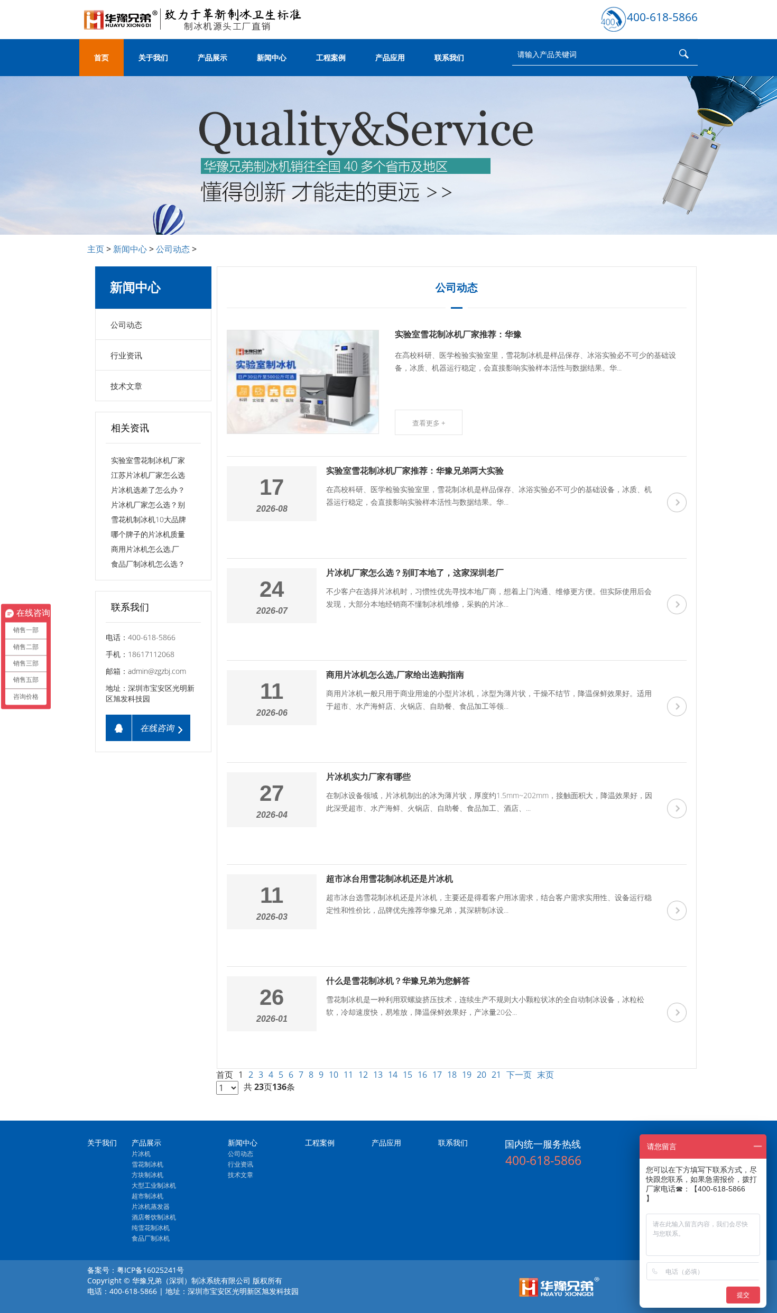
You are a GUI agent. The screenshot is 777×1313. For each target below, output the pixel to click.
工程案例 (331, 57)
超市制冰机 (147, 1195)
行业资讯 (126, 355)
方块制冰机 (147, 1174)
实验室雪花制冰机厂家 (148, 460)
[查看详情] (677, 502)
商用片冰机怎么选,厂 (145, 549)
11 (348, 1074)
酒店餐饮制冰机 (154, 1217)
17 (437, 1074)
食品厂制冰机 (151, 1238)
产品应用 (390, 57)
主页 (95, 249)
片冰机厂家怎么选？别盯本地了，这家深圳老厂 (415, 573)
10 (333, 1074)
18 (452, 1074)
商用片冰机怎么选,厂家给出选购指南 (395, 675)
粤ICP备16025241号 (150, 1270)
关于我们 (153, 57)
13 (378, 1074)
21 (496, 1074)
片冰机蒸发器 (151, 1206)
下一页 (519, 1074)
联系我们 (449, 57)
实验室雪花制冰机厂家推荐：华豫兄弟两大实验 (415, 471)
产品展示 (212, 57)
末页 (545, 1074)
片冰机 (141, 1153)
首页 (101, 57)
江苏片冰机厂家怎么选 (148, 475)
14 (392, 1074)
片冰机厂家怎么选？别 (148, 505)
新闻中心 (271, 57)
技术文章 (126, 386)
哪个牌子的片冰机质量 (148, 534)
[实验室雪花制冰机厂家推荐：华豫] (303, 382)
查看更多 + (428, 423)
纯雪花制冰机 (151, 1227)
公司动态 (173, 249)
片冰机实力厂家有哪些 (368, 777)
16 (422, 1074)
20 (481, 1074)
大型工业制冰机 (154, 1185)
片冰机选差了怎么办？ (148, 490)
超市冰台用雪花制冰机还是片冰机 (389, 879)
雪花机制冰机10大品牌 (148, 519)
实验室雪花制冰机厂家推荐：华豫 (458, 334)
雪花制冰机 (147, 1164)
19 (466, 1074)
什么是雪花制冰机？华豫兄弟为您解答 (398, 981)
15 (407, 1074)
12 (363, 1074)
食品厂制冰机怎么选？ (148, 564)
